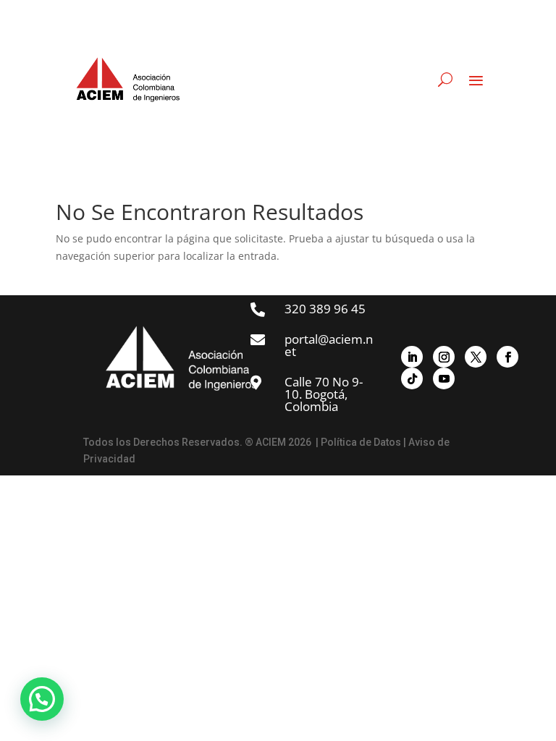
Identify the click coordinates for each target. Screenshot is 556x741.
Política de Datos (361, 442)
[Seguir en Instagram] (444, 357)
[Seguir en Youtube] (444, 378)
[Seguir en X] (475, 357)
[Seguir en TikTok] (412, 378)
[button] (42, 699)
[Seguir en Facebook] (507, 357)
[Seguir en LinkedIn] (412, 357)
